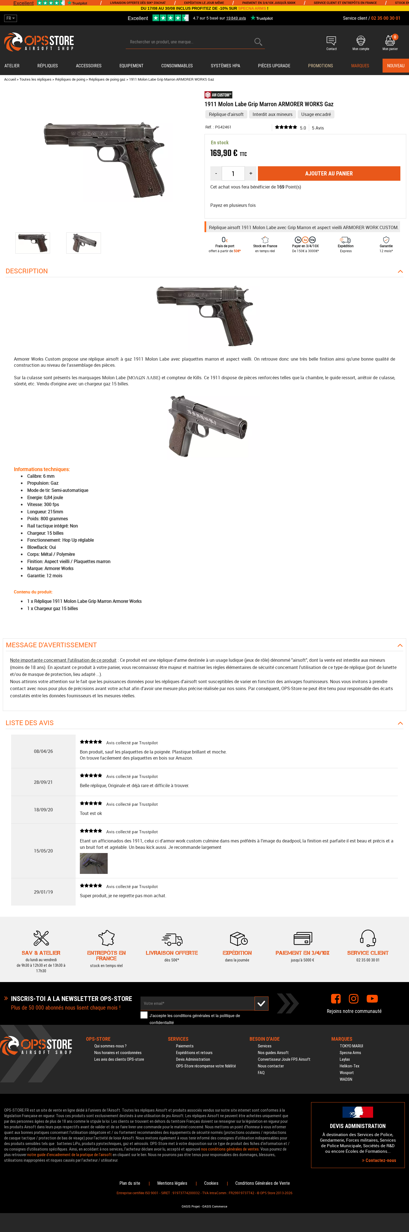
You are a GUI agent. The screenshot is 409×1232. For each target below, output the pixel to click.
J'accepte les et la (195, 1019)
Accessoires (89, 65)
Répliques (47, 65)
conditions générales (192, 1015)
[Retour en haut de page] (402, 733)
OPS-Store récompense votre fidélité (206, 1066)
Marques (360, 65)
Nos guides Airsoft (273, 1052)
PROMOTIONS (320, 65)
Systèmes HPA (225, 65)
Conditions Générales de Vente (262, 1183)
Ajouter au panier (329, 173)
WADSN (346, 1079)
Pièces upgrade (274, 65)
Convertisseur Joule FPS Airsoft (284, 1059)
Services (265, 1045)
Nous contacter (271, 1066)
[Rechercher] (258, 41)
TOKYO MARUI (351, 1045)
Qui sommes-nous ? (110, 1045)
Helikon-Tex (349, 1066)
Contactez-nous (380, 1160)
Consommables (177, 65)
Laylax (345, 1059)
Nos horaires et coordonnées (118, 1052)
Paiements (185, 1045)
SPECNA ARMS (252, 8)
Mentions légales (172, 1183)
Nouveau (396, 65)
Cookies (211, 1183)
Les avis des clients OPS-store (119, 1059)
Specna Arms (350, 1052)
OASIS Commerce (214, 1206)
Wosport (347, 1072)
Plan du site (129, 1183)
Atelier (11, 65)
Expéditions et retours (194, 1052)
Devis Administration (193, 1059)
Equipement (131, 65)
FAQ (261, 1072)
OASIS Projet (191, 1206)
